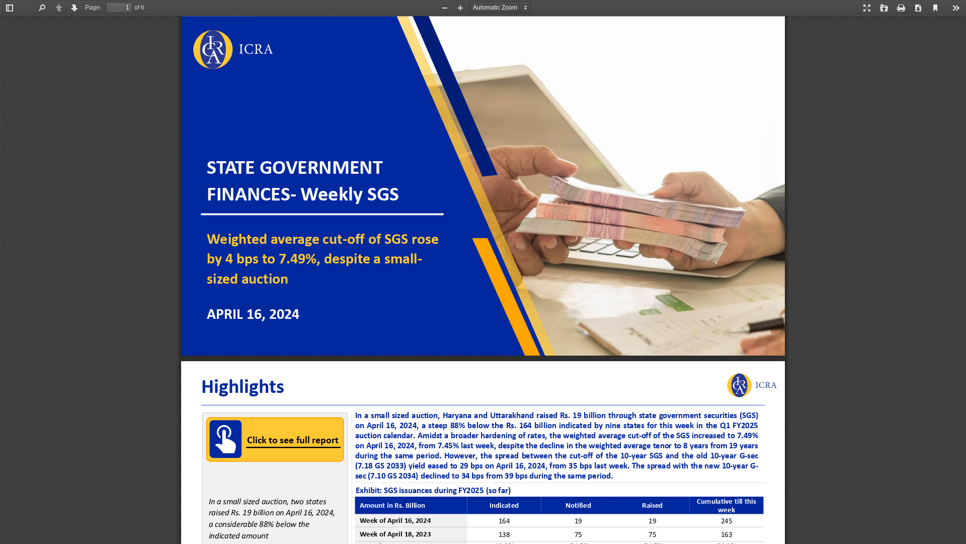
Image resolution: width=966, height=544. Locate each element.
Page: (93, 7)
